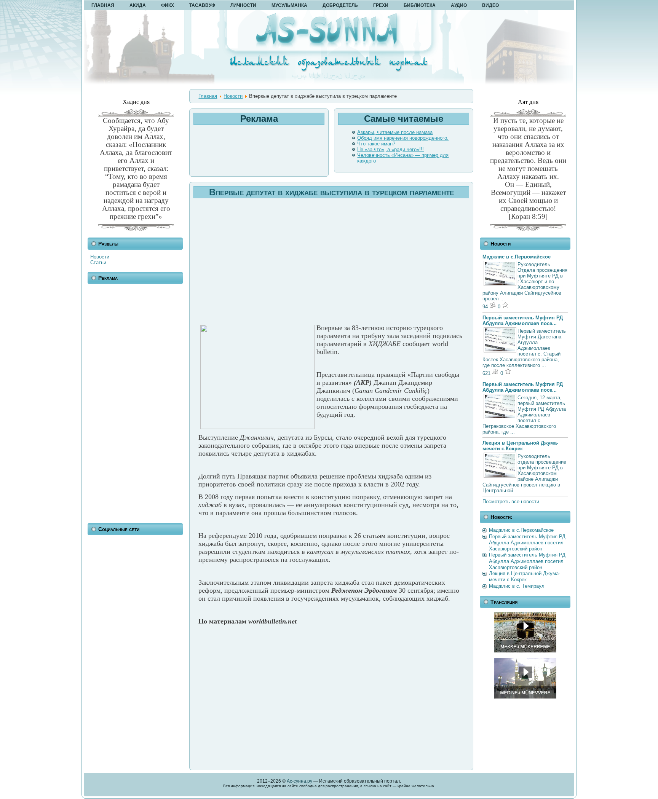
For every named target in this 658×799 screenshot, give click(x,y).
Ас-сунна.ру (299, 781)
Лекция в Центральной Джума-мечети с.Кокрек (520, 445)
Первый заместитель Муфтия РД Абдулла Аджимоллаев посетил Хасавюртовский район (527, 543)
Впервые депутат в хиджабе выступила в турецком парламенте (331, 192)
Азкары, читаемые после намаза (395, 132)
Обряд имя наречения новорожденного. (403, 138)
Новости (99, 257)
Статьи (98, 262)
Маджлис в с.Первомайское (516, 257)
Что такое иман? (376, 144)
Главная (207, 96)
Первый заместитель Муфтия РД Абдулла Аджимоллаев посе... (522, 320)
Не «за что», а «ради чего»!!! (390, 149)
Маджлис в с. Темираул (517, 586)
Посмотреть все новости (510, 501)
